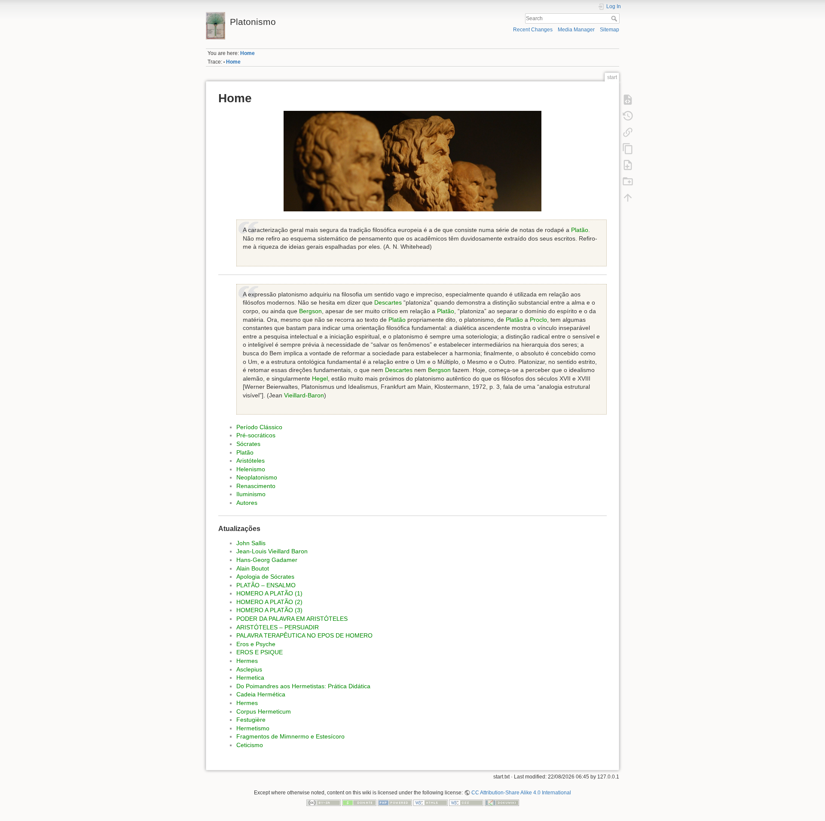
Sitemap (609, 30)
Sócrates (248, 443)
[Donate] (359, 803)
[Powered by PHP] (395, 803)
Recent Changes (533, 30)
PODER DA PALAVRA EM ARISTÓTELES (292, 618)
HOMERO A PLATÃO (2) (269, 601)
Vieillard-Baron (304, 395)
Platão (579, 229)
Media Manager (576, 30)
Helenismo (250, 469)
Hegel (320, 378)
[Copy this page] (628, 148)
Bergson (310, 311)
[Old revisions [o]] (628, 115)
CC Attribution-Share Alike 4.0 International (521, 793)
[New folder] (628, 181)
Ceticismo (249, 745)
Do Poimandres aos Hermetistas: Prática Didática (303, 686)
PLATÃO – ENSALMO (266, 585)
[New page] (628, 164)
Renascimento (255, 485)
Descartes (388, 302)
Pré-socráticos (255, 435)
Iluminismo (251, 494)
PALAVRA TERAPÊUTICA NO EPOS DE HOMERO (304, 635)
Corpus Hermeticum (263, 711)
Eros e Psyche (255, 644)
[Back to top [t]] (628, 197)
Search (615, 18)
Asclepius (249, 669)
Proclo (538, 319)
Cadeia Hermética (260, 694)
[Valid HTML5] (430, 803)
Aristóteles (250, 460)
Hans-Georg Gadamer (266, 559)
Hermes (247, 660)
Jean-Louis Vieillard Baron (272, 551)
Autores (246, 502)
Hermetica (250, 677)
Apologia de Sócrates (265, 576)
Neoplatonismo (256, 477)
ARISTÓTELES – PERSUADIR (277, 627)
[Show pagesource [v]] (628, 99)
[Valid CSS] (466, 803)
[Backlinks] (628, 132)
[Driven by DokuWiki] (502, 803)
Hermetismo (252, 728)
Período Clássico (259, 427)
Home (247, 53)
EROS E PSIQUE (259, 652)
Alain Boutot (252, 568)
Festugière (251, 719)
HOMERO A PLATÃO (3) (269, 610)
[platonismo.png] (412, 161)
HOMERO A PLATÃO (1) (269, 593)
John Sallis (251, 543)
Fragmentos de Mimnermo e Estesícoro (290, 736)
